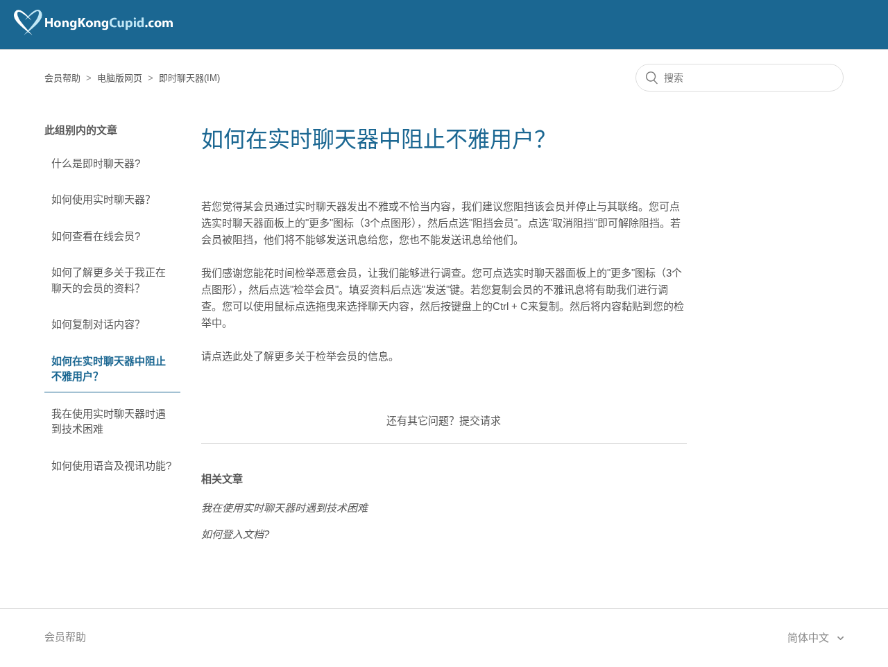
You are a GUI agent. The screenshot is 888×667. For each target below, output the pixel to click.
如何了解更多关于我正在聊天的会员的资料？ (108, 280)
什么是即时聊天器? (95, 163)
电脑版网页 (119, 78)
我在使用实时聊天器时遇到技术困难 (108, 421)
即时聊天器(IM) (189, 78)
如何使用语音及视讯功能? (111, 465)
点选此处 (232, 356)
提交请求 (480, 420)
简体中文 (809, 637)
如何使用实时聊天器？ (103, 199)
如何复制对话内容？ (98, 324)
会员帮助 (62, 78)
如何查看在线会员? (95, 236)
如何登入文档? (235, 534)
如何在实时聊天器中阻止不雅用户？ (108, 369)
